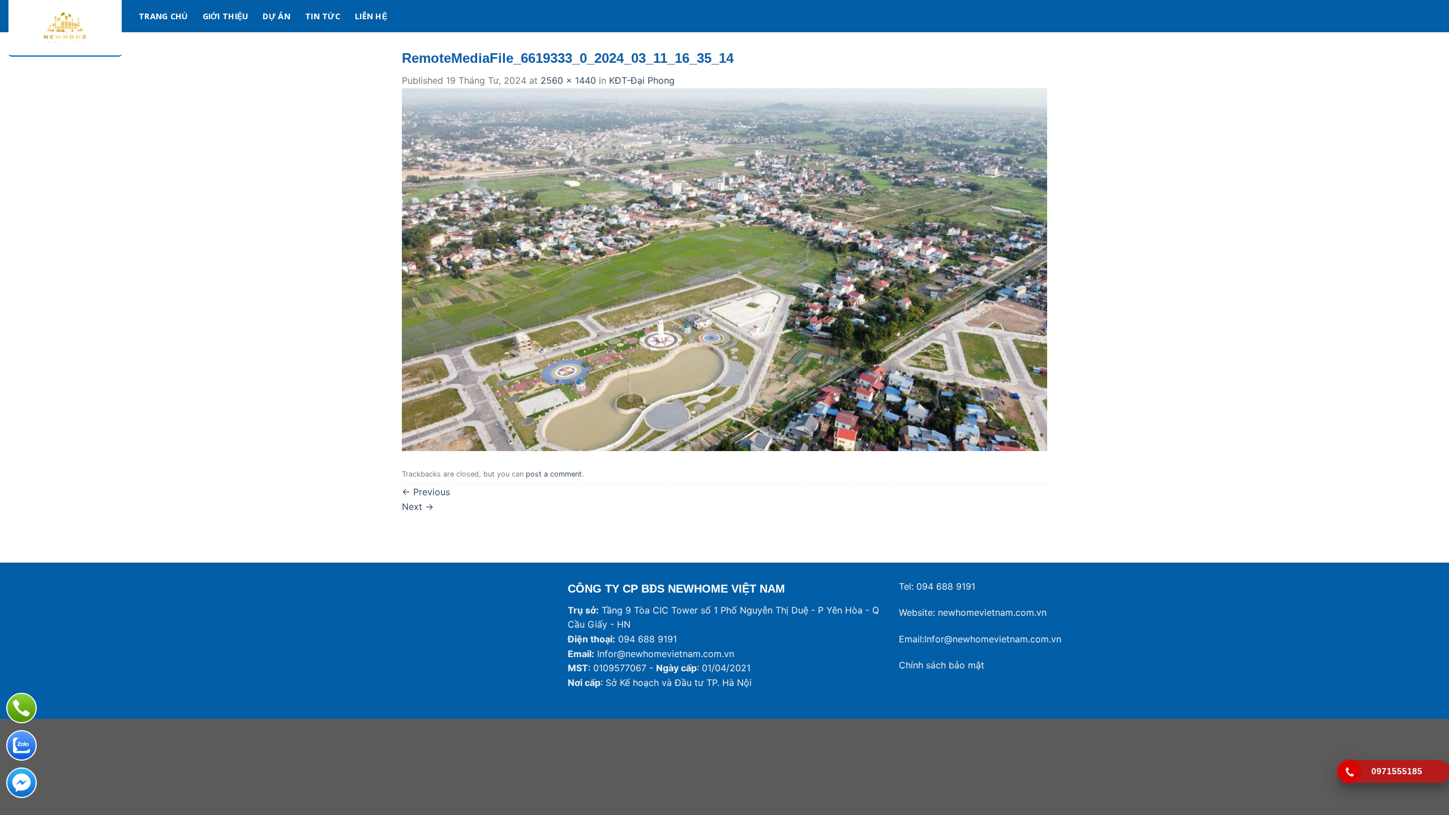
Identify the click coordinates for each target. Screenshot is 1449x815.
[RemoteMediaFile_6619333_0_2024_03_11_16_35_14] (724, 268)
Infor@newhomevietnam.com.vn (665, 653)
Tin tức (322, 16)
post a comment (554, 474)
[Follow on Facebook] (1389, 16)
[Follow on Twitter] (1418, 16)
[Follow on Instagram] (1403, 16)
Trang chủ (163, 16)
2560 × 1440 (568, 80)
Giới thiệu (225, 16)
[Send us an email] (1433, 16)
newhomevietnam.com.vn (992, 612)
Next (418, 506)
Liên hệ (371, 16)
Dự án (276, 16)
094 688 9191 (945, 586)
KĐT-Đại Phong (642, 80)
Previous (426, 491)
